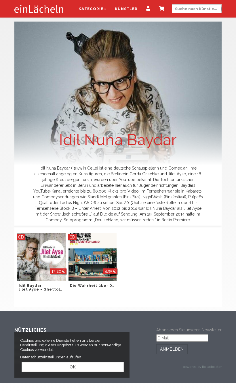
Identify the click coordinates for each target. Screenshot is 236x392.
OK (73, 367)
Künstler (126, 9)
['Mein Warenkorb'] (162, 9)
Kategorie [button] (91, 9)
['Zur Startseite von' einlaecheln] (38, 8)
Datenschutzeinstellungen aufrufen (50, 357)
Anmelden (172, 349)
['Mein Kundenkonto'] (148, 9)
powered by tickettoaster (202, 367)
